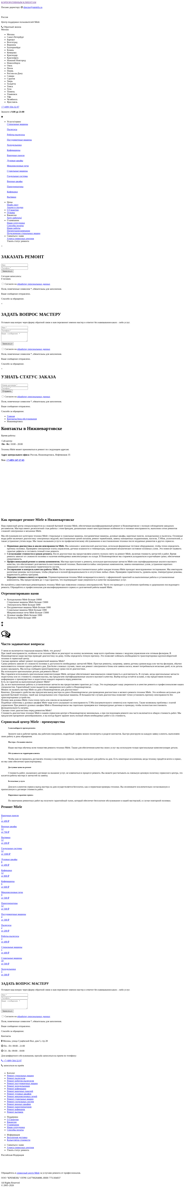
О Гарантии (13, 210)
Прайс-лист (12, 205)
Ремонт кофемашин (16, 1088)
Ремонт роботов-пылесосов (20, 1081)
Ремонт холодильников (18, 1086)
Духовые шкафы (15, 160)
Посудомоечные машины (19, 140)
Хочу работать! (14, 218)
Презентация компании (18, 231)
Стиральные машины (17, 124)
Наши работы (13, 228)
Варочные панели (16, 155)
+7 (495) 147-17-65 (15, 460)
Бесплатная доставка (17, 1137)
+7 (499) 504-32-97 (10, 107)
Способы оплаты (15, 225)
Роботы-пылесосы (16, 134)
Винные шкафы (15, 181)
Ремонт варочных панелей (20, 1091)
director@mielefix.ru (32, 7)
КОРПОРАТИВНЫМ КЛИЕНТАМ (18, 2)
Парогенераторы (15, 186)
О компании (13, 1124)
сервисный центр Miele (28, 1173)
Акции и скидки (15, 207)
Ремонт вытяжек (15, 1112)
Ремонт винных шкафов (19, 1104)
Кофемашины (13, 150)
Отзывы (11, 212)
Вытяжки (11, 197)
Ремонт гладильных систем (20, 1101)
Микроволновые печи (18, 166)
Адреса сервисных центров (20, 238)
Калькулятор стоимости (18, 1140)
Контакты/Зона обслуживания (22, 419)
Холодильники (14, 145)
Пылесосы (12, 129)
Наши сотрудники (16, 223)
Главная (11, 416)
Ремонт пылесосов (16, 1078)
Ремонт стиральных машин (20, 1075)
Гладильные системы (17, 176)
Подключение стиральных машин (23, 233)
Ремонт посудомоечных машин (22, 1083)
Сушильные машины (17, 171)
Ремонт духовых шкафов (19, 1094)
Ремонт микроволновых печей (22, 1096)
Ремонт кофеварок (16, 1109)
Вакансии (12, 1122)
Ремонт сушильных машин (20, 1099)
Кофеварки (12, 192)
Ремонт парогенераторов (19, 1107)
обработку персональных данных (33, 284)
